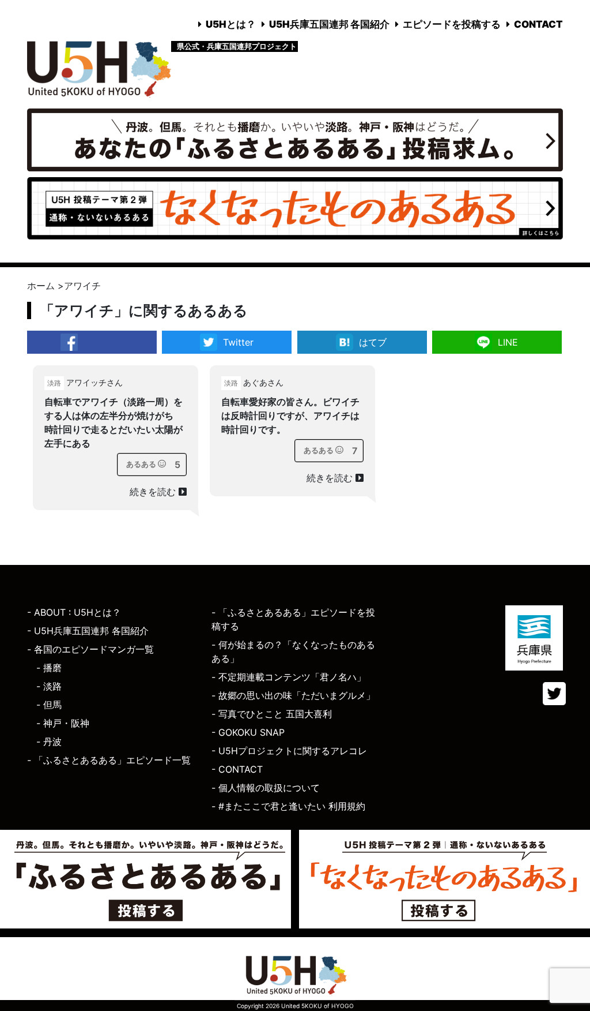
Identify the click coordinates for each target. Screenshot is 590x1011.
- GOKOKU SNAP (248, 732)
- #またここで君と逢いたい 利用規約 (288, 806)
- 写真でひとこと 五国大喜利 (271, 714)
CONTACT (538, 24)
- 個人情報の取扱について (265, 787)
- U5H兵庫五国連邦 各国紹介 (88, 630)
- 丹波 (49, 741)
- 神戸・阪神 (62, 723)
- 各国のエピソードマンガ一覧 (90, 649)
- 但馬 (49, 704)
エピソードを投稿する (452, 24)
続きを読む (154, 491)
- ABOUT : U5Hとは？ (74, 612)
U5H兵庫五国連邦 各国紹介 (329, 24)
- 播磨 (49, 667)
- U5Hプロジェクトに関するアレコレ (289, 751)
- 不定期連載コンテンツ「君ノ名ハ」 (288, 677)
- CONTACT (237, 769)
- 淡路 (49, 686)
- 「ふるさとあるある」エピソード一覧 (109, 760)
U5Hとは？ (231, 24)
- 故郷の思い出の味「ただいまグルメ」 (293, 695)
